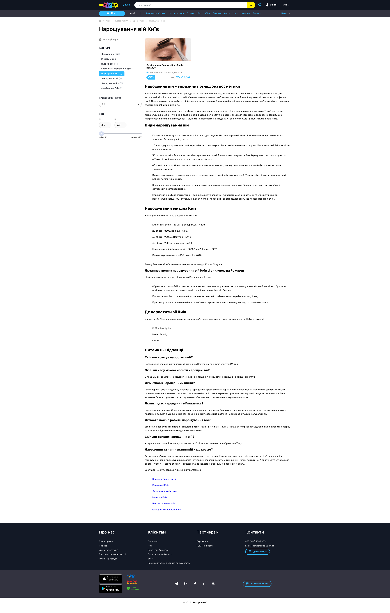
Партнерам (202, 541)
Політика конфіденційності (112, 554)
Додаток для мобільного (160, 554)
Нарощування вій (111, 73)
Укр (285, 5)
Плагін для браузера (158, 550)
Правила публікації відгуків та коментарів (169, 563)
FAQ (150, 545)
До (115, 119)
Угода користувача (108, 550)
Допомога (153, 541)
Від (100, 119)
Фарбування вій (111, 54)
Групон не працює (108, 558)
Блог (150, 558)
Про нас (103, 545)
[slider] (101, 133)
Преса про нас (106, 541)
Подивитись (155, 57)
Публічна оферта (205, 545)
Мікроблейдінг (110, 59)
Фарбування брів (111, 88)
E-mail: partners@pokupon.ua (259, 545)
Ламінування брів (112, 83)
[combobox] (190, 5)
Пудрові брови (110, 64)
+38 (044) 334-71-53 (255, 541)
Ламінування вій (111, 78)
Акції (132, 13)
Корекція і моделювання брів (117, 68)
